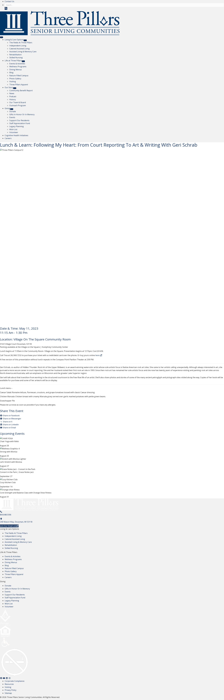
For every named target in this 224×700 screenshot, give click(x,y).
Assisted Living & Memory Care (18, 542)
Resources (9, 684)
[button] (6, 8)
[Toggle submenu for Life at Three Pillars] (23, 61)
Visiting (8, 687)
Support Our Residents (15, 594)
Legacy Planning (12, 600)
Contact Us (9, 1)
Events (7, 591)
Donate (8, 585)
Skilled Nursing (11, 548)
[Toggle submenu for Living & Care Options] (25, 40)
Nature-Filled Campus (14, 568)
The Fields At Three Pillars (16, 533)
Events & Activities (12, 556)
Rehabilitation (11, 545)
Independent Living (13, 536)
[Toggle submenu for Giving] (11, 109)
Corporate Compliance (14, 681)
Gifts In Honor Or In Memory (17, 588)
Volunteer (9, 606)
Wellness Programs (13, 559)
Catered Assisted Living (15, 539)
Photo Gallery (11, 571)
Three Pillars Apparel (14, 574)
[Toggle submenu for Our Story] (14, 88)
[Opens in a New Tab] (1, 518)
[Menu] (1, 37)
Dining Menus (11, 562)
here (97, 355)
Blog (7, 565)
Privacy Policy (10, 690)
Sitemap (8, 693)
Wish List (9, 603)
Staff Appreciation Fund (15, 597)
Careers (8, 577)
